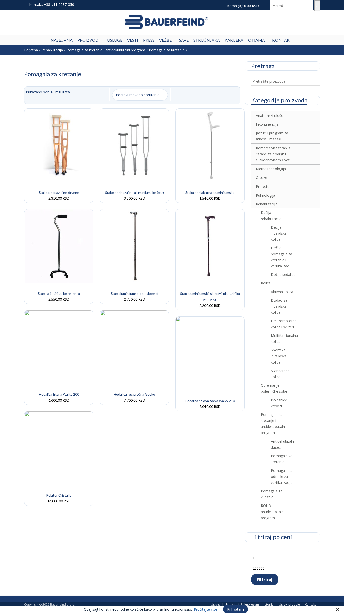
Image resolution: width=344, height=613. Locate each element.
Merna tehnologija (271, 168)
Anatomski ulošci (270, 115)
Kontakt (310, 604)
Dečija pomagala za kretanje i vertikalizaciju (282, 256)
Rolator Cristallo (59, 495)
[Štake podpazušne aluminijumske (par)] (134, 144)
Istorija (269, 604)
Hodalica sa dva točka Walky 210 (210, 401)
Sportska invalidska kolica (279, 356)
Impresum (251, 604)
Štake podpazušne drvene (59, 192)
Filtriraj (264, 579)
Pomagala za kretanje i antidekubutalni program (106, 50)
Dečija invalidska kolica (279, 233)
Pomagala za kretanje (167, 50)
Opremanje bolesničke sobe (274, 388)
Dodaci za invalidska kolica (279, 306)
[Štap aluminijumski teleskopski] (134, 245)
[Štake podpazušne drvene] (59, 144)
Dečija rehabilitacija (271, 215)
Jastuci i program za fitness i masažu (272, 136)
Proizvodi (232, 604)
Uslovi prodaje (289, 604)
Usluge (216, 604)
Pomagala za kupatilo (271, 494)
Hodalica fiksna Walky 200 (59, 394)
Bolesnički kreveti (279, 403)
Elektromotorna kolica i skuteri (283, 323)
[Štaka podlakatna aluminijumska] (210, 144)
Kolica (266, 283)
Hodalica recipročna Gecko (134, 394)
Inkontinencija (267, 124)
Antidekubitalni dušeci (283, 444)
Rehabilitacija (52, 50)
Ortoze (261, 177)
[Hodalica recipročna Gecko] (134, 346)
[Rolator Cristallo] (59, 447)
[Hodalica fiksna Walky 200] (59, 346)
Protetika (263, 186)
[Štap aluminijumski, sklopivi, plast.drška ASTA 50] (210, 245)
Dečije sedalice (283, 274)
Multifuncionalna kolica (283, 338)
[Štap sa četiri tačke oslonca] (59, 245)
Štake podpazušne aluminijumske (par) (134, 192)
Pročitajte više (205, 609)
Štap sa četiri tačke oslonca (59, 293)
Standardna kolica (280, 373)
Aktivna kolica (282, 291)
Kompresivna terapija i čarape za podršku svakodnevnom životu (274, 154)
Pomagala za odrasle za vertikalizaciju (282, 476)
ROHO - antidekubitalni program (272, 511)
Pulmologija (265, 195)
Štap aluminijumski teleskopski (134, 293)
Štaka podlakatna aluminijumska (209, 192)
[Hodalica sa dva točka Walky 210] (210, 353)
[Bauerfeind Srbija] (166, 21)
